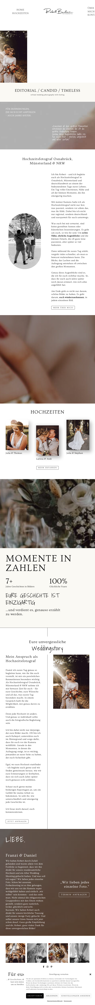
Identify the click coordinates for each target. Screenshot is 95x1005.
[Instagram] (47, 967)
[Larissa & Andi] (47, 440)
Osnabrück (57, 180)
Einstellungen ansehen (75, 996)
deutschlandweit (60, 183)
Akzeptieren (34, 996)
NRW (25, 685)
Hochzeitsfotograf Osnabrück (25, 682)
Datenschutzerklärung (55, 1001)
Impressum (68, 1001)
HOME (20, 9)
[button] (90, 974)
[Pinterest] (51, 967)
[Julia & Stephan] (77, 435)
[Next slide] (93, 56)
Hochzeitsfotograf (60, 205)
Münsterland (71, 180)
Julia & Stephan (74, 453)
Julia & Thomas (14, 453)
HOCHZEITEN (20, 13)
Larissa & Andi (44, 459)
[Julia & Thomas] (17, 435)
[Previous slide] (2, 56)
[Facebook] (44, 967)
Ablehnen (52, 996)
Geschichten (15, 979)
